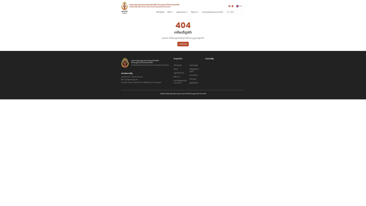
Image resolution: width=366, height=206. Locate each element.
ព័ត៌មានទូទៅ (192, 79)
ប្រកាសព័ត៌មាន (193, 75)
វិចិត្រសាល (194, 12)
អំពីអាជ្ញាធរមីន (160, 12)
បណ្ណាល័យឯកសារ (181, 12)
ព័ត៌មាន (169, 12)
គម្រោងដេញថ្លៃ (193, 65)
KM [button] (240, 6)
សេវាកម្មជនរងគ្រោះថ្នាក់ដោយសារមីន (212, 12)
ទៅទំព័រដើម (183, 44)
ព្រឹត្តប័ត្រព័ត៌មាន (193, 83)
